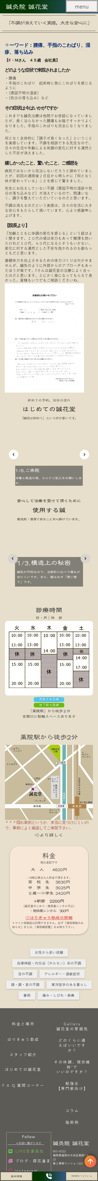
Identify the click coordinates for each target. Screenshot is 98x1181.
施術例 (72, 1122)
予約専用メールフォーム (81, 1176)
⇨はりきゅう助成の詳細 (49, 918)
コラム (72, 1111)
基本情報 (16, 1176)
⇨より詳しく (49, 835)
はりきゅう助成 (23, 1039)
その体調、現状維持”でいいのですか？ (72, 1067)
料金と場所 (23, 1024)
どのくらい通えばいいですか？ (72, 1045)
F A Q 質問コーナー (23, 1085)
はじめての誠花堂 (23, 1069)
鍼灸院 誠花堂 (27, 6)
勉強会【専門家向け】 (72, 1086)
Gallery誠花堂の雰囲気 (72, 1026)
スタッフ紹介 (23, 1054)
